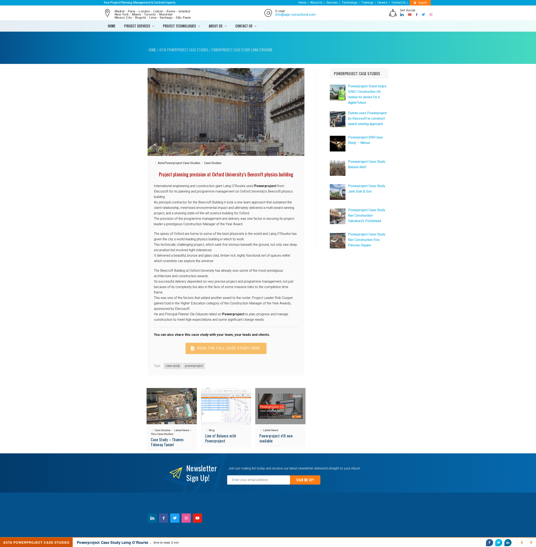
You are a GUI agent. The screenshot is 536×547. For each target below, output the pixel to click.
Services (332, 2)
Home (302, 2)
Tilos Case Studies (162, 434)
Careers (382, 2)
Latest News (181, 430)
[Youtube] (410, 14)
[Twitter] (423, 14)
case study (173, 366)
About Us (316, 2)
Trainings (367, 2)
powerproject (194, 366)
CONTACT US (244, 25)
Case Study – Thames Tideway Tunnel (167, 442)
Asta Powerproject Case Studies (183, 49)
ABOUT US (216, 25)
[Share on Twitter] (498, 542)
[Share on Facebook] (489, 542)
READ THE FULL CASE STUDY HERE (228, 348)
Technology (349, 2)
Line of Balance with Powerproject (220, 438)
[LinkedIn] (402, 14)
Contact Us (399, 2)
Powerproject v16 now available (276, 438)
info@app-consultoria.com (295, 15)
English (422, 3)
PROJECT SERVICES (137, 25)
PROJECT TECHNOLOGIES (179, 25)
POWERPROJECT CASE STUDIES (357, 73)
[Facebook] (417, 14)
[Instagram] (431, 14)
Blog (212, 430)
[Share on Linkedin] (508, 542)
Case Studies (212, 163)
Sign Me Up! (305, 479)
